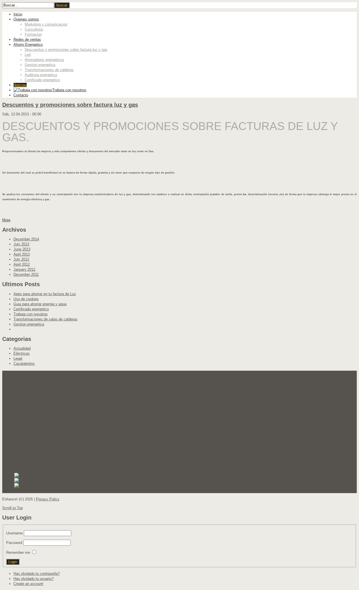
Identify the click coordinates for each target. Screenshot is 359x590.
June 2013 (21, 249)
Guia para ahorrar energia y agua (39, 304)
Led (28, 55)
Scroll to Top (12, 508)
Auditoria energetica (41, 75)
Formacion (33, 34)
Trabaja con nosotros (30, 314)
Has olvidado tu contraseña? (36, 573)
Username (14, 533)
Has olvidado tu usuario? (33, 579)
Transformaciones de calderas (49, 70)
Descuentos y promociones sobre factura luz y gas (66, 49)
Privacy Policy (47, 499)
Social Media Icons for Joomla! (39, 490)
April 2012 (21, 264)
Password (14, 543)
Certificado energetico (42, 80)
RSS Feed (35, 475)
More (6, 220)
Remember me (18, 552)
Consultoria (34, 29)
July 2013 (21, 244)
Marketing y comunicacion (46, 24)
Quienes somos (26, 19)
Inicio (17, 14)
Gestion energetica (40, 65)
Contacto (20, 95)
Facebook (43, 480)
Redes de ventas (27, 39)
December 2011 (26, 274)
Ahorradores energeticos (44, 60)
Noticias (20, 85)
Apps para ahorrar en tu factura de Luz (44, 294)
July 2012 (21, 259)
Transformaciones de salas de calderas (45, 319)
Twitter (34, 485)
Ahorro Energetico (28, 44)
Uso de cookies (26, 299)
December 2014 (26, 239)
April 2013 (21, 254)
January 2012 (24, 269)
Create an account (28, 584)
